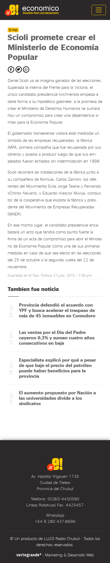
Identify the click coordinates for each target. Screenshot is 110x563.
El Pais (34, 275)
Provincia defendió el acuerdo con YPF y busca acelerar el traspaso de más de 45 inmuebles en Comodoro (57, 310)
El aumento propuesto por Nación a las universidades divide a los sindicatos (57, 397)
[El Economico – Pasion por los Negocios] (33, 10)
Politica (46, 275)
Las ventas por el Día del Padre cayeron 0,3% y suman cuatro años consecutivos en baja (56, 337)
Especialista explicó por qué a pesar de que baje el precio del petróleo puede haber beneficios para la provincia (57, 368)
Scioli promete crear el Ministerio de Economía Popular (53, 46)
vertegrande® (28, 554)
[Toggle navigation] (99, 10)
